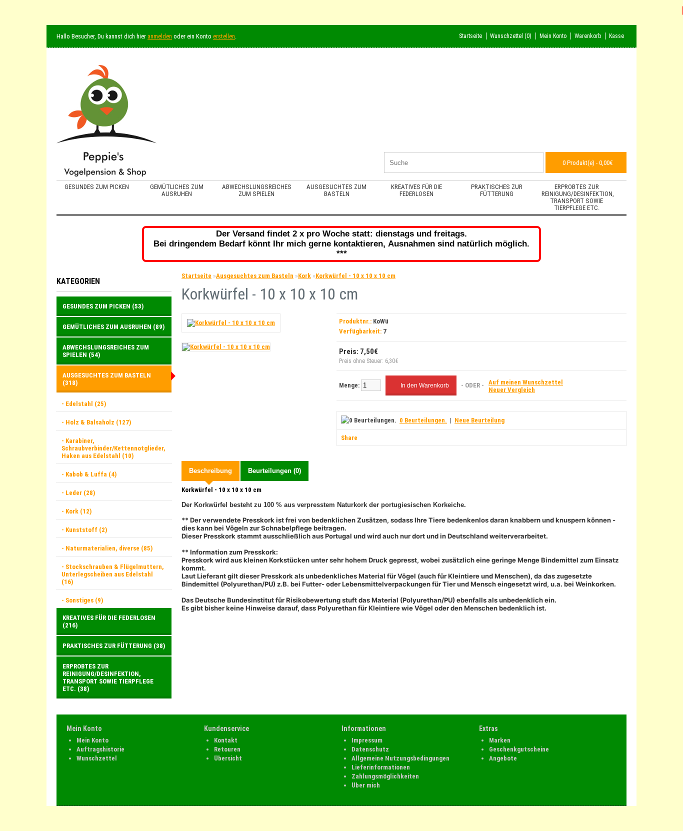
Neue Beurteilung (479, 420)
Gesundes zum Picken (96, 186)
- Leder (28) (78, 492)
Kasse (616, 36)
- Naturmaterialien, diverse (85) (107, 548)
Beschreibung (210, 470)
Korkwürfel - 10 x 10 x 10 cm (356, 276)
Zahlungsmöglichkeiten (385, 776)
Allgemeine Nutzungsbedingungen (401, 758)
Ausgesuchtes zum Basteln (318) (106, 379)
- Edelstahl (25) (84, 404)
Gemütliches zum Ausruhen (177, 190)
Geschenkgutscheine (519, 749)
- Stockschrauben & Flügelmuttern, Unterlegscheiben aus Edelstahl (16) (113, 574)
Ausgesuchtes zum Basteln (336, 190)
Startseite (470, 36)
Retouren (227, 749)
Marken (499, 740)
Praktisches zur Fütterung (496, 190)
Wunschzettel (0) (511, 36)
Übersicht (228, 758)
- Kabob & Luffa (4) (89, 474)
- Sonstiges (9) (82, 600)
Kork (304, 276)
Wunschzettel (96, 758)
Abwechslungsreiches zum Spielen (257, 190)
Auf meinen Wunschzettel (525, 382)
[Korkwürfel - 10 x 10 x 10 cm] (231, 322)
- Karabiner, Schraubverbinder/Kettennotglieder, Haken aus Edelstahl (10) (114, 448)
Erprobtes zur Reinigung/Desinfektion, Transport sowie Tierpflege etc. (578, 197)
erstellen (224, 36)
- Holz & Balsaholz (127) (96, 422)
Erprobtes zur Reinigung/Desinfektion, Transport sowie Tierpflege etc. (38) (108, 677)
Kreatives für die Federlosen (416, 190)
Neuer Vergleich (511, 390)
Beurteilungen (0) (274, 470)
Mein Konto (553, 36)
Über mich (366, 785)
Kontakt (226, 740)
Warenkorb (587, 36)
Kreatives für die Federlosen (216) (109, 621)
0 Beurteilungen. (423, 420)
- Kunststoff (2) (84, 530)
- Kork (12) (77, 511)
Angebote (503, 758)
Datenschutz (370, 749)
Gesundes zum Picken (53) (103, 306)
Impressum (367, 740)
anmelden (160, 36)
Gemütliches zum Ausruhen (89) (113, 326)
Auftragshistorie (100, 749)
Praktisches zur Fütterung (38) (113, 646)
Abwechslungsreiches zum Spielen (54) (105, 351)
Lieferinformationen (381, 767)
